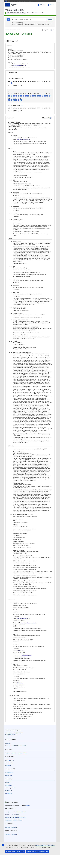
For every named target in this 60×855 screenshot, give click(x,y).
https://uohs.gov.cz (26, 655)
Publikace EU (8, 793)
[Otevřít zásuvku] (7, 40)
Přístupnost (8, 765)
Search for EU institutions (11, 827)
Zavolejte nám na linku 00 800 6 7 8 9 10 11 (15, 812)
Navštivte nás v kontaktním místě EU (13, 820)
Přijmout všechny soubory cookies (15, 851)
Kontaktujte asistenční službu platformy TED (15, 745)
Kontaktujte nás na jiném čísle (12, 814)
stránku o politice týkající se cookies (45, 845)
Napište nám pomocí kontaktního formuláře (15, 817)
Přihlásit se (43, 4)
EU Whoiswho (8, 790)
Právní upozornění (9, 760)
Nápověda (7, 743)
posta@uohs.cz (20, 650)
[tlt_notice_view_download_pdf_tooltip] (9, 96)
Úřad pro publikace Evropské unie (13, 733)
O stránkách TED (9, 772)
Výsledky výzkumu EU (10, 788)
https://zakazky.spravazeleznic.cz (29, 622)
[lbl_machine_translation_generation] (21, 105)
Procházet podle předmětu (43, 24)
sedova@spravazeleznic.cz (19, 65)
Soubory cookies (9, 762)
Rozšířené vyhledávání (17, 24)
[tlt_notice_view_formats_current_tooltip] (50, 118)
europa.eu (27, 805)
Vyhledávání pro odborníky (29, 24)
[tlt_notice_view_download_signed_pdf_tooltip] (11, 83)
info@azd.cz (20, 682)
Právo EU (7, 782)
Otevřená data (8, 785)
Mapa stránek (8, 775)
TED (6, 30)
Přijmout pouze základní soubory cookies (37, 851)
